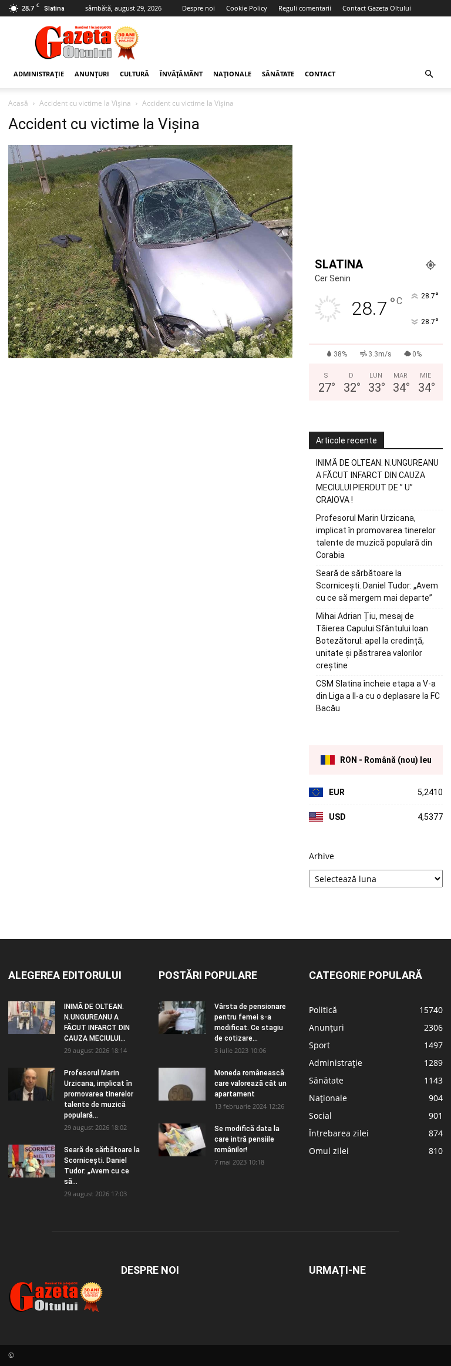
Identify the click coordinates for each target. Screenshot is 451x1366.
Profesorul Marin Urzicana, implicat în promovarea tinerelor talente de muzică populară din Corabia (376, 536)
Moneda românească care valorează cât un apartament (250, 1083)
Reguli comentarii (304, 8)
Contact (320, 73)
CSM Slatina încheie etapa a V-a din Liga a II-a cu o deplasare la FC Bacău (378, 696)
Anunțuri (92, 73)
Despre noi (198, 8)
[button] (429, 74)
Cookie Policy (246, 8)
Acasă (18, 103)
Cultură (134, 73)
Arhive (321, 856)
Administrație (39, 73)
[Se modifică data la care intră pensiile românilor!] (182, 1139)
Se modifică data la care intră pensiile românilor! (247, 1139)
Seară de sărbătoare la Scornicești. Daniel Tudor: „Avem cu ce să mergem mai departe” (377, 585)
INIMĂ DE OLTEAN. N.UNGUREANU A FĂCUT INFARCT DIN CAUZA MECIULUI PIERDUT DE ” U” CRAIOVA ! (377, 481)
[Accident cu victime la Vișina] (150, 355)
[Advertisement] (304, 42)
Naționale (232, 73)
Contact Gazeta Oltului (376, 8)
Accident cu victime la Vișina (85, 103)
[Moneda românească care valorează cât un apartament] (182, 1084)
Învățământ (181, 73)
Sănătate (278, 73)
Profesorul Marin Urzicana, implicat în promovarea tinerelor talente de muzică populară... (98, 1094)
